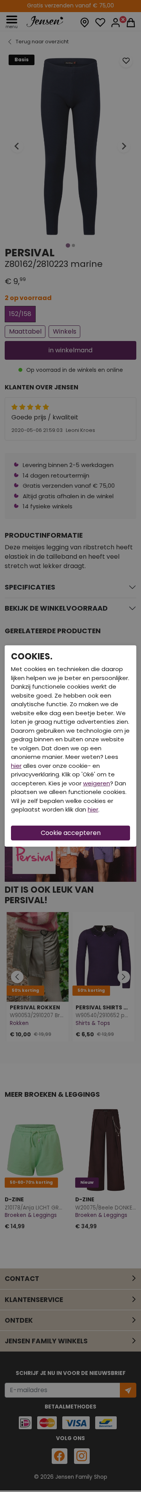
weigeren (96, 783)
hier (16, 766)
